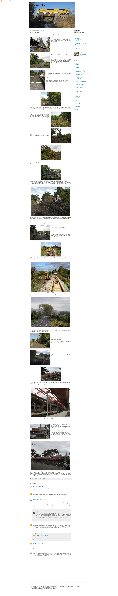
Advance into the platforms (80, 71)
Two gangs (78, 88)
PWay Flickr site (77, 48)
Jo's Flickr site (77, 38)
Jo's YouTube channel (78, 39)
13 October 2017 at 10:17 (46, 524)
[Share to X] (42, 478)
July (77, 97)
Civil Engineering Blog (78, 42)
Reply (34, 489)
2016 (76, 108)
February (77, 104)
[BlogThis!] (40, 478)
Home (51, 576)
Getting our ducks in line (80, 87)
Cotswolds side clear (79, 78)
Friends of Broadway (78, 44)
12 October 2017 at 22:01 (42, 499)
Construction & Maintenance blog (80, 43)
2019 (76, 61)
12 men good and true (79, 84)
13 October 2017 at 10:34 (41, 543)
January (77, 106)
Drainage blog (77, 45)
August (77, 96)
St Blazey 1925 (35, 499)
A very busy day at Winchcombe (81, 81)
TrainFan (37, 535)
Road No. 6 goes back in (80, 91)
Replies (35, 533)
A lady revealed (78, 85)
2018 (76, 63)
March (77, 103)
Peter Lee (34, 543)
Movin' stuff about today (80, 70)
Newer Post (32, 576)
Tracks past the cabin (79, 77)
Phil (33, 486)
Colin (34, 493)
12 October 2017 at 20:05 (39, 486)
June (77, 99)
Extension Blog (37, 5)
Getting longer (78, 90)
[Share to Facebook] (43, 478)
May (77, 100)
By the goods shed (79, 74)
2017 (76, 64)
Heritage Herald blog (78, 40)
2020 (76, 60)
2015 (76, 109)
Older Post (69, 576)
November (78, 67)
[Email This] (39, 478)
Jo (81, 52)
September (78, 94)
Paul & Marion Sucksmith (37, 524)
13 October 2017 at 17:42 (43, 535)
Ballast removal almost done (80, 80)
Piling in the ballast (79, 93)
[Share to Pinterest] (44, 478)
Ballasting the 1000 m (79, 75)
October (77, 68)
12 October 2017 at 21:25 (39, 493)
